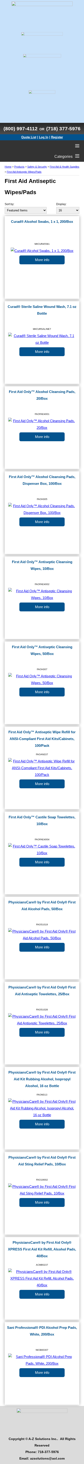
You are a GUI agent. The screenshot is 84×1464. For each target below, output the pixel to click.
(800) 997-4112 (21, 128)
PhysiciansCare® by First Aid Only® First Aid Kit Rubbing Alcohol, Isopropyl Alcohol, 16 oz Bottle (42, 1079)
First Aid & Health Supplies (64, 166)
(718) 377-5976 (63, 128)
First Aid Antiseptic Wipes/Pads (24, 171)
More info (42, 260)
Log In (43, 137)
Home (8, 166)
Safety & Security (37, 166)
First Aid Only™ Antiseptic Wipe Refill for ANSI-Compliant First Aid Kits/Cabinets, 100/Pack (42, 739)
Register (57, 137)
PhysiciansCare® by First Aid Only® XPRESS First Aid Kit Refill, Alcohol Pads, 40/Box (42, 1249)
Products (19, 166)
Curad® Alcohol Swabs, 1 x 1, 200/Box (42, 222)
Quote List (28, 137)
